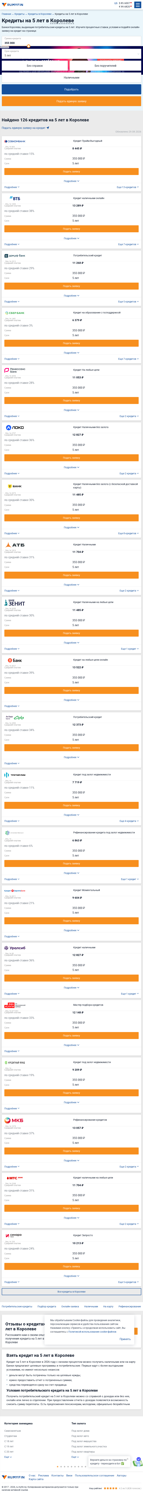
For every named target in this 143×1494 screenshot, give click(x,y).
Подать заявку (71, 171)
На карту (108, 1306)
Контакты (57, 1475)
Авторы (121, 1475)
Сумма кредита (13, 38)
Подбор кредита (46, 1306)
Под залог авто (80, 1436)
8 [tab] (82, 1466)
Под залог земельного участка (89, 1446)
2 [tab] (61, 1466)
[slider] (28, 46)
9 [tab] (85, 1466)
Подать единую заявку (71, 101)
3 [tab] (64, 1466)
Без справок (35, 66)
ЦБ (116, 3)
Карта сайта (36, 1479)
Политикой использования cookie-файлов (92, 1331)
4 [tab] (68, 1466)
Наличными (71, 77)
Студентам (10, 1436)
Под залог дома (80, 1430)
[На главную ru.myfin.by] (13, 1477)
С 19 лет (9, 1446)
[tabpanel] (36, 1440)
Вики (69, 1475)
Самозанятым (12, 1430)
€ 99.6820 (124, 6)
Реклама (43, 1475)
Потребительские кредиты (17, 1306)
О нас (32, 1475)
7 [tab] (78, 1466)
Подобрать (71, 89)
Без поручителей (105, 66)
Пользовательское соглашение (94, 1475)
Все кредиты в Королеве (71, 1291)
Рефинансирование (130, 1306)
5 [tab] (71, 1466)
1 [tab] (57, 1466)
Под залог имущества (84, 1441)
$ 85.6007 (124, 3)
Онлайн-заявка (70, 1306)
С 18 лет (9, 1441)
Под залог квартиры (83, 1451)
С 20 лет (9, 1451)
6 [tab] (75, 1466)
